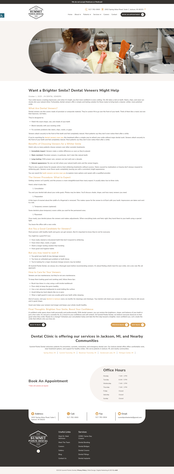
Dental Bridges (83, 446)
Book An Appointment (131, 15)
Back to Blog (35, 325)
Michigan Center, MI (126, 353)
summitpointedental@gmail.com (130, 417)
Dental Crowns (83, 450)
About (77, 14)
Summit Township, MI (67, 353)
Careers (106, 14)
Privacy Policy (81, 470)
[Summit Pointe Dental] (36, 12)
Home (70, 14)
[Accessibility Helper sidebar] (2, 15)
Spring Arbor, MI (50, 353)
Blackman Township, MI (87, 353)
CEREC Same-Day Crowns (85, 437)
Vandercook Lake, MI (107, 353)
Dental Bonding (84, 442)
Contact (114, 14)
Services (96, 14)
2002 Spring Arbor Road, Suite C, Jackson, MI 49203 (124, 9)
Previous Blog (118, 325)
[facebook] (38, 451)
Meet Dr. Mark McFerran (63, 437)
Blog (60, 454)
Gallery (61, 450)
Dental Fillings (83, 454)
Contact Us (62, 458)
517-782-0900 (94, 9)
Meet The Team (64, 442)
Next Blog (136, 325)
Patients (86, 14)
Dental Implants (84, 458)
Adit (116, 470)
